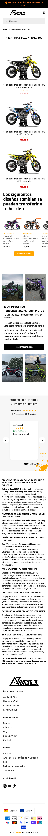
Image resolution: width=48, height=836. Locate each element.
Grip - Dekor (27, 233)
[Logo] (18, 12)
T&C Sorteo (9, 770)
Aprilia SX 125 (10, 697)
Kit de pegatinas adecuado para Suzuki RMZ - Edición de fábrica (24, 133)
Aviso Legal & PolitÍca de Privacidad (20, 758)
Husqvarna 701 (10, 701)
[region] (24, 440)
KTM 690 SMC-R (11, 705)
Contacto (7, 740)
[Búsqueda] (5, 21)
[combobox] (24, 21)
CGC (5, 762)
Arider (18, 832)
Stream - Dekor (9, 233)
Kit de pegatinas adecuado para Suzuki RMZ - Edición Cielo (24, 180)
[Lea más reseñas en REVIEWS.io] (32, 464)
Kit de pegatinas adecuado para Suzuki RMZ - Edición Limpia (24, 86)
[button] (44, 13)
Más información (24, 347)
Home (5, 29)
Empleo (6, 723)
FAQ (5, 731)
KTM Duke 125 (10, 710)
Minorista (8, 727)
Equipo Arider (10, 736)
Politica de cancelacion (14, 766)
